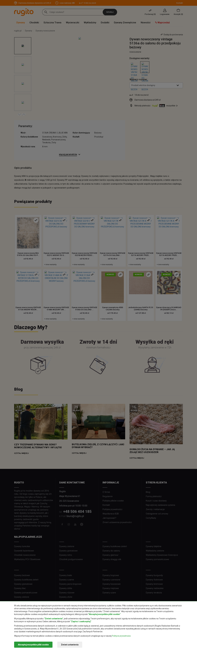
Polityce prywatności (121, 636)
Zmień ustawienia (69, 644)
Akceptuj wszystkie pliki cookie (33, 644)
